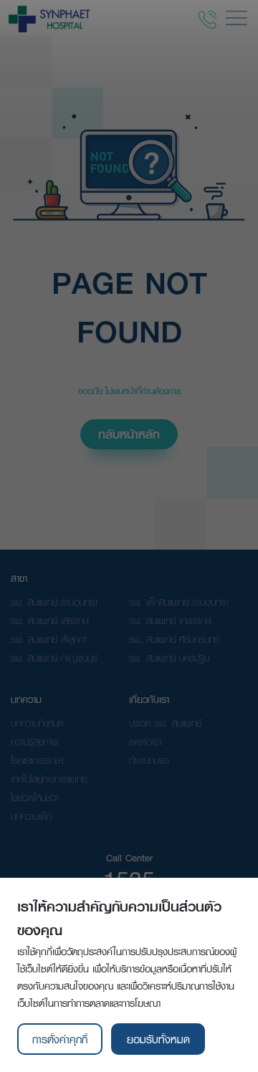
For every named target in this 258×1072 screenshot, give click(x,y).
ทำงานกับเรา (149, 760)
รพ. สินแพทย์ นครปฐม (169, 657)
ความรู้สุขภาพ (34, 741)
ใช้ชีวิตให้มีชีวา (35, 797)
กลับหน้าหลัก (129, 433)
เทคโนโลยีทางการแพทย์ (49, 779)
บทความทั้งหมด (37, 723)
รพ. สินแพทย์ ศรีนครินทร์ (174, 639)
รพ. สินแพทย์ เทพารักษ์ (170, 620)
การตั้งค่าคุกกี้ (59, 1039)
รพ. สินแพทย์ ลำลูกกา (49, 639)
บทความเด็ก (31, 816)
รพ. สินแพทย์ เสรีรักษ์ (50, 620)
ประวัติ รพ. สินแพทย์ (165, 723)
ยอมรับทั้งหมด (158, 1039)
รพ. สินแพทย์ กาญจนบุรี (54, 657)
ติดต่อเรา (145, 741)
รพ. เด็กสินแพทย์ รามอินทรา (179, 602)
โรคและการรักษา (37, 760)
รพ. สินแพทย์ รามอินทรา (54, 602)
